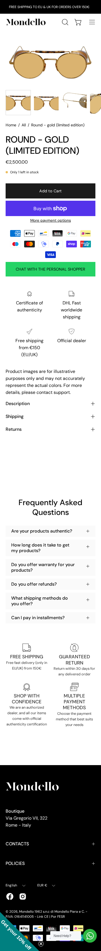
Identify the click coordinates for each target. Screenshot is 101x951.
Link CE (43, 916)
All (24, 124)
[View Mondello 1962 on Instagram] (23, 896)
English (11, 885)
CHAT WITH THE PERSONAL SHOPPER (50, 269)
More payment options (50, 220)
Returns (14, 429)
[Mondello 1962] (27, 21)
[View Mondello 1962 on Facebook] (10, 896)
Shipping (15, 416)
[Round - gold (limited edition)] (18, 102)
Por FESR (58, 916)
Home (11, 124)
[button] (19, 931)
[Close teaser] (41, 944)
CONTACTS (17, 844)
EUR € (42, 885)
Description (18, 403)
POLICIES (15, 863)
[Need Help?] (90, 936)
